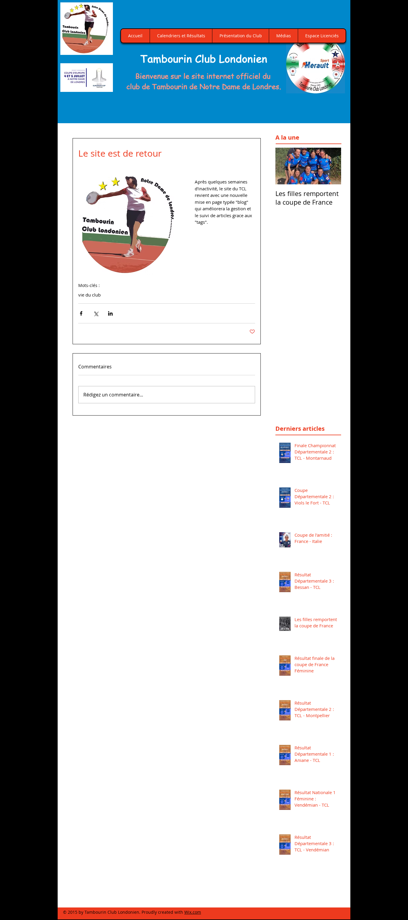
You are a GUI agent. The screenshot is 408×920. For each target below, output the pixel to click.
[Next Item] (331, 166)
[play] (334, 88)
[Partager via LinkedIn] (110, 313)
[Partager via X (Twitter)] (96, 313)
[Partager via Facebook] (81, 313)
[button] (315, 64)
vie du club (89, 294)
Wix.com (192, 912)
